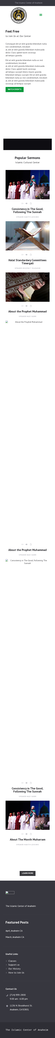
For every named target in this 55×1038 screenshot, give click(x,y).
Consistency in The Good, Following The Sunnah (27, 210)
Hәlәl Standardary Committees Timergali (27, 262)
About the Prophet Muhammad (27, 311)
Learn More (27, 873)
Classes (12, 960)
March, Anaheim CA (15, 937)
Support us (14, 964)
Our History (14, 968)
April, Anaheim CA (14, 930)
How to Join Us (16, 972)
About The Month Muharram (27, 839)
